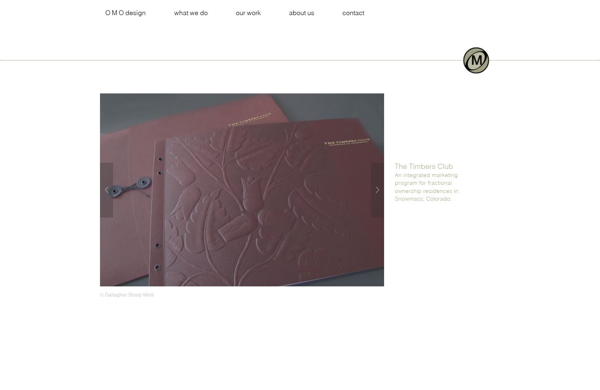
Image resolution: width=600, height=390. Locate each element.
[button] (242, 189)
